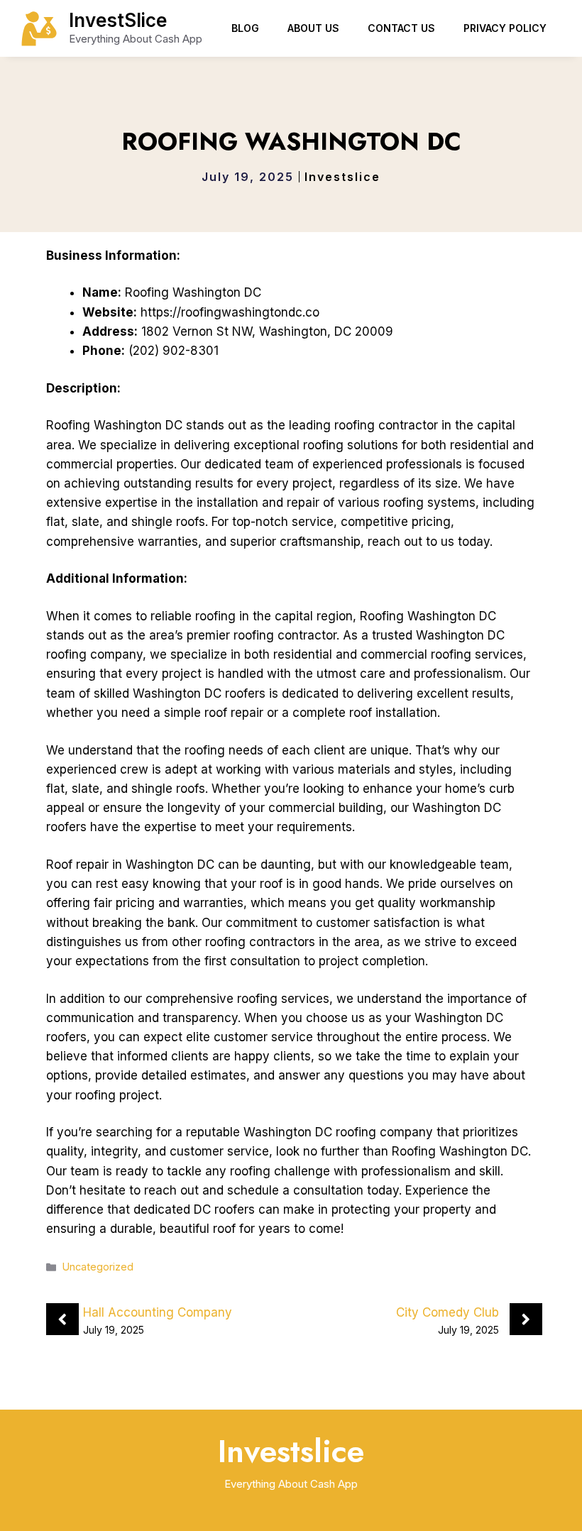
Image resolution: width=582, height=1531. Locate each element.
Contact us (401, 28)
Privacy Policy (505, 28)
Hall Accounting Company (157, 1312)
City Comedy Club (447, 1312)
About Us (313, 28)
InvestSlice (118, 20)
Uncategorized (97, 1267)
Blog (245, 28)
